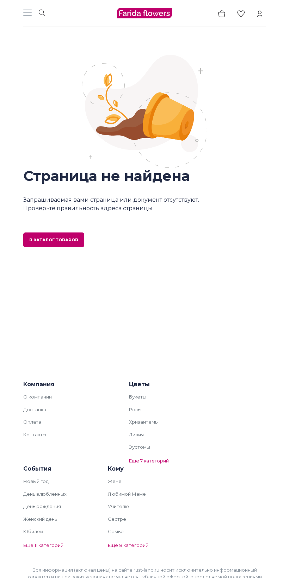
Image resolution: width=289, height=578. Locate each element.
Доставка (34, 409)
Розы (135, 409)
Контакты (34, 434)
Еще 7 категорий (149, 461)
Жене (115, 481)
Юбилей (33, 531)
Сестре (117, 519)
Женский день (40, 519)
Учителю (118, 506)
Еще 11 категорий (43, 545)
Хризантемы (144, 422)
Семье (116, 531)
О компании (37, 397)
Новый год (36, 481)
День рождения (42, 506)
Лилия (136, 434)
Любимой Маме (127, 494)
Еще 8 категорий (128, 545)
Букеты (137, 397)
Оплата (32, 422)
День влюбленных (45, 494)
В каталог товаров (53, 239)
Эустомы (139, 447)
